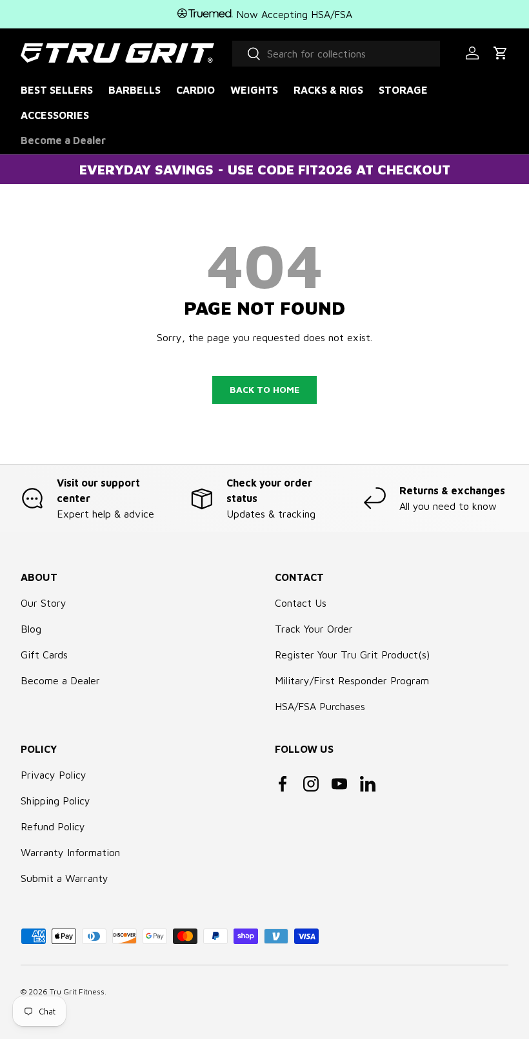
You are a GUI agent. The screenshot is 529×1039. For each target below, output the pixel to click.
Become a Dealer (63, 140)
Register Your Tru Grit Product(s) (352, 654)
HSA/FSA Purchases (320, 706)
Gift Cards (44, 654)
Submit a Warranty (64, 878)
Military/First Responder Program (352, 680)
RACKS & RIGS (328, 90)
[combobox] (336, 54)
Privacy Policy (53, 775)
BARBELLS (134, 90)
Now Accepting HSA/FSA (292, 14)
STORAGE (403, 90)
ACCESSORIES (55, 115)
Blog (31, 629)
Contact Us (300, 603)
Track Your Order (314, 629)
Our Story (43, 603)
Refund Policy (53, 826)
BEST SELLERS (57, 90)
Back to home (264, 389)
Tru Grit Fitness (77, 991)
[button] (500, 53)
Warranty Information (70, 852)
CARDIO (195, 90)
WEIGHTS (254, 90)
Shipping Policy (55, 800)
